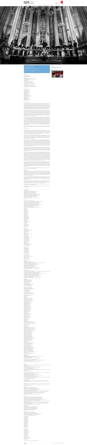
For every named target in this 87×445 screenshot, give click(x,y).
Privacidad (56, 443)
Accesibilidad (62, 443)
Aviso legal (54, 443)
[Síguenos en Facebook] (54, 5)
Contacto (59, 443)
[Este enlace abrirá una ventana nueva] (25, 443)
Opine (51, 443)
